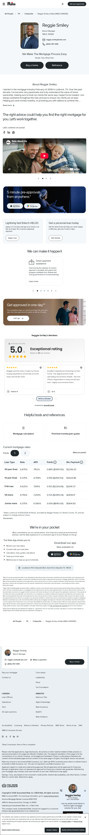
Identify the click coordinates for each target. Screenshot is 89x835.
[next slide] (50, 178)
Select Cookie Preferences (11, 830)
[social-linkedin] (8, 132)
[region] (44, 824)
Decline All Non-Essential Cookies (73, 830)
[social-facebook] (4, 132)
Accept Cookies (52, 830)
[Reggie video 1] (44, 155)
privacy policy (66, 821)
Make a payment (40, 660)
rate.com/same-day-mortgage (59, 606)
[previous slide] (38, 178)
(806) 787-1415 (13, 664)
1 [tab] (14, 453)
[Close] (85, 817)
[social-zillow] (13, 132)
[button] (4, 4)
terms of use (78, 821)
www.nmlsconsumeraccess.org (56, 796)
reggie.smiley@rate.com (17, 660)
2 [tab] (25, 453)
